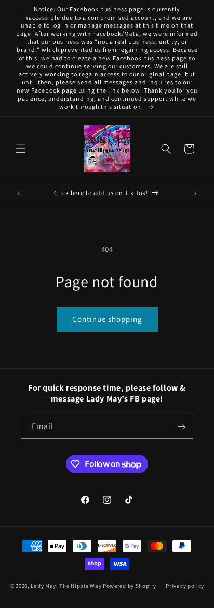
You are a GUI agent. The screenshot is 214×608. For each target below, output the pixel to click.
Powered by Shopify (129, 585)
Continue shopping (107, 319)
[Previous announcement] (19, 193)
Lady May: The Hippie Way (66, 585)
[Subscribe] (181, 427)
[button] (20, 148)
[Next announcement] (194, 193)
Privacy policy (185, 585)
